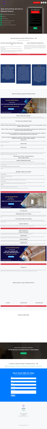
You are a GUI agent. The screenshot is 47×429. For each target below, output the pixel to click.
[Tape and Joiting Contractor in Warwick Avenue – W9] (23, 405)
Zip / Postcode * (13, 386)
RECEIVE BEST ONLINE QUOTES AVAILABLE (23, 54)
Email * (12, 380)
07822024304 (37, 2)
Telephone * (12, 383)
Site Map (23, 410)
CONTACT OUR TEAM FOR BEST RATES (23, 228)
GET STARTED (23, 353)
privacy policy (32, 31)
